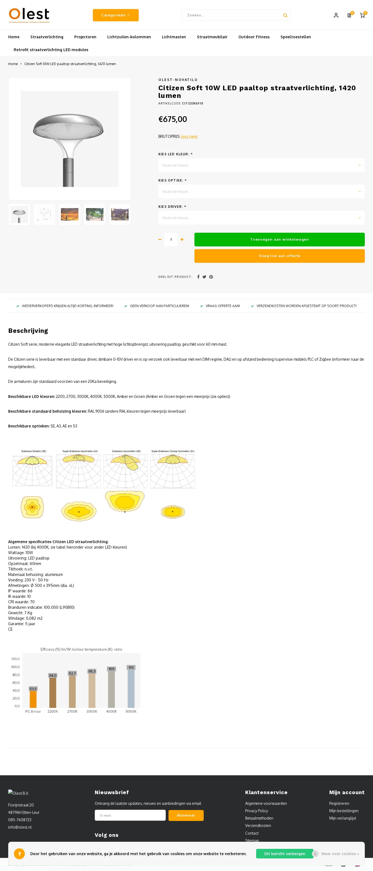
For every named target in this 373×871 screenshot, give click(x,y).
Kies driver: (172, 207)
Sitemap (252, 840)
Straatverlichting (46, 36)
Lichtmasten (174, 36)
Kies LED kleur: (175, 154)
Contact (252, 833)
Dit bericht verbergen (284, 853)
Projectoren (85, 36)
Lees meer (189, 136)
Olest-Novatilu (178, 79)
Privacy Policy (256, 810)
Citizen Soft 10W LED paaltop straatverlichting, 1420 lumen (70, 64)
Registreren (339, 803)
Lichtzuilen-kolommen (129, 36)
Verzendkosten (258, 825)
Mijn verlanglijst (342, 818)
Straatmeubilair (212, 36)
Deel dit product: (175, 276)
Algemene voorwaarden (266, 803)
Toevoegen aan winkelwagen (279, 239)
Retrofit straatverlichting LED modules (51, 49)
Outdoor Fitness (254, 36)
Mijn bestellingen (344, 810)
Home (13, 36)
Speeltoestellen (295, 36)
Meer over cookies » (340, 853)
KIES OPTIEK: (172, 180)
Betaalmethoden (259, 818)
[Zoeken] (285, 15)
